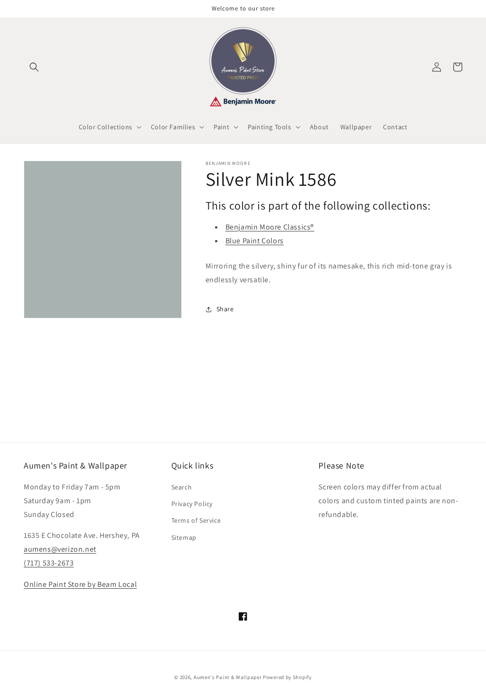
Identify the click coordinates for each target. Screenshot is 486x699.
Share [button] (225, 309)
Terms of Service (196, 520)
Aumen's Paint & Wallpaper (228, 677)
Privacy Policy (192, 503)
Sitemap (183, 537)
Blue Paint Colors (254, 241)
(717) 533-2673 (49, 563)
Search (181, 487)
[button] (34, 67)
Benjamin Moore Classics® (269, 227)
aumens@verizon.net (60, 549)
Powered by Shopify (287, 677)
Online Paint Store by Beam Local (80, 584)
